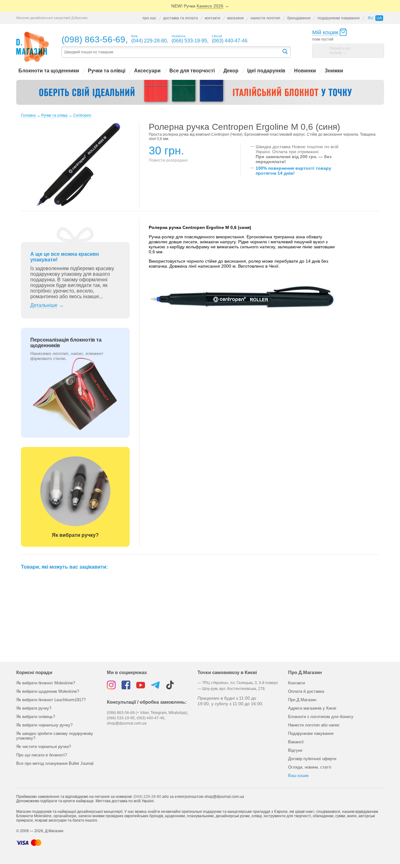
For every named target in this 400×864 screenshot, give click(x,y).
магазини (235, 18)
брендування (299, 18)
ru (370, 18)
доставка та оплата (180, 18)
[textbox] (171, 52)
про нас (149, 18)
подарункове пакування (339, 18)
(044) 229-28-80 (147, 796)
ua (379, 18)
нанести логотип (265, 18)
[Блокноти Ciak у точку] (200, 92)
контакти (212, 18)
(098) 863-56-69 (93, 39)
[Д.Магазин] (32, 47)
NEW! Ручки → (200, 5)
